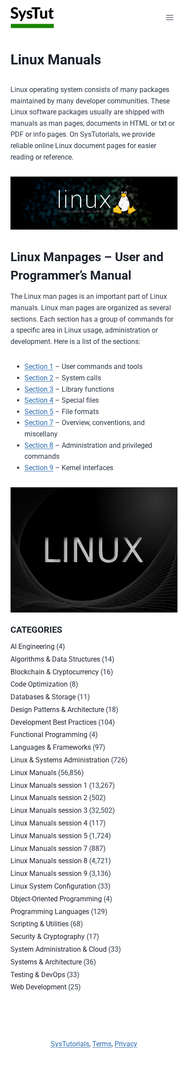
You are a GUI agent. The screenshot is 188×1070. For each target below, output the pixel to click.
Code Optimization (39, 684)
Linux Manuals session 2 (48, 798)
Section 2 (38, 378)
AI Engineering (32, 646)
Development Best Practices (53, 722)
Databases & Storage (43, 697)
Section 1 (38, 366)
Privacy (126, 1044)
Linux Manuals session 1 (48, 785)
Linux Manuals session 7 (48, 848)
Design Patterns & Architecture (57, 709)
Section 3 (38, 389)
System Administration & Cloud (58, 949)
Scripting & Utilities (39, 924)
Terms (101, 1044)
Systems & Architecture (46, 962)
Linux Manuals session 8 (48, 861)
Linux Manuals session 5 (48, 836)
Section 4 (38, 400)
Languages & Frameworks (50, 747)
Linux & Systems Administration (59, 760)
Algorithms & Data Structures (55, 659)
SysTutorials (70, 1044)
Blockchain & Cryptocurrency (54, 672)
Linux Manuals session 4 (48, 823)
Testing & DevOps (37, 975)
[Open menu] (169, 17)
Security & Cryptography (47, 936)
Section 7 (38, 422)
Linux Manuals (33, 773)
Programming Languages (49, 911)
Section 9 (38, 468)
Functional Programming (48, 734)
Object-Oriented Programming (56, 899)
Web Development (38, 987)
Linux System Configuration (53, 886)
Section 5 (38, 411)
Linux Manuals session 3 (48, 810)
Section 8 (38, 445)
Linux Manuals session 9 (48, 873)
